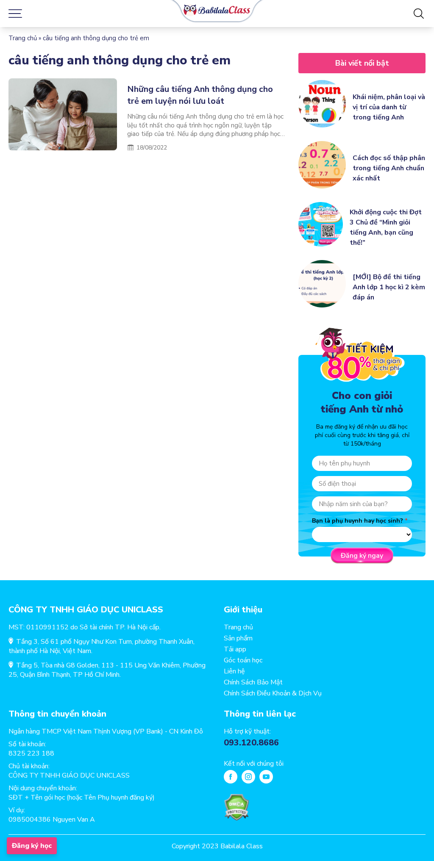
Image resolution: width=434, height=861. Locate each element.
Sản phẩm (238, 638)
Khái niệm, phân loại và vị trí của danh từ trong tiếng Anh (389, 107)
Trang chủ (22, 38)
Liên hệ (234, 671)
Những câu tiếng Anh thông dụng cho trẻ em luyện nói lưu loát (200, 95)
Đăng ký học (32, 845)
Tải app (235, 649)
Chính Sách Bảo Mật (253, 682)
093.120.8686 (251, 742)
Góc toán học (243, 660)
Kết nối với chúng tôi (254, 763)
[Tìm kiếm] (419, 13)
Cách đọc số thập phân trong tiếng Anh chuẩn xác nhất (389, 168)
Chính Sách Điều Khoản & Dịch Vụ (273, 693)
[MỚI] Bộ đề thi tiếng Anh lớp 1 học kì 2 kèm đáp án (389, 287)
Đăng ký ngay (362, 555)
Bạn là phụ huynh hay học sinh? (357, 521)
